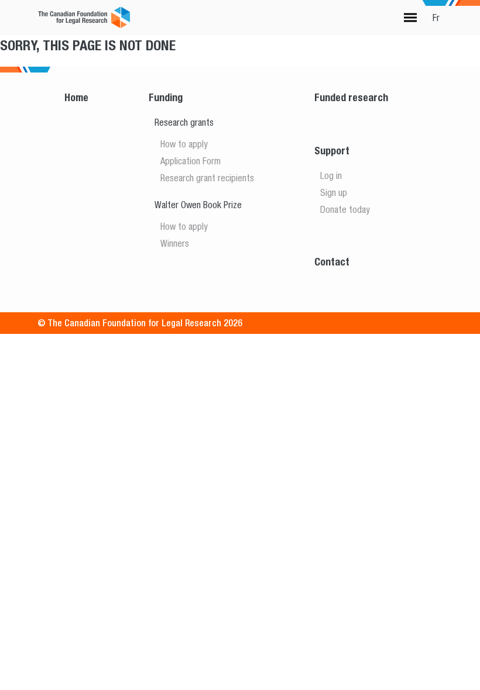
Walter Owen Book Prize (198, 204)
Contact (331, 262)
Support (331, 150)
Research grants (184, 122)
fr (436, 17)
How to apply (184, 144)
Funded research (351, 97)
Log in (331, 175)
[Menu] (410, 17)
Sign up (333, 192)
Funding (166, 97)
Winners (174, 243)
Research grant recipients (207, 177)
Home (76, 97)
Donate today (345, 209)
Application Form (190, 161)
